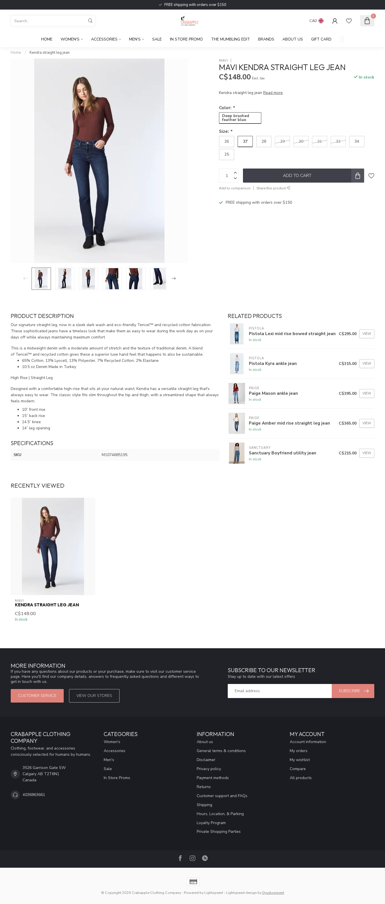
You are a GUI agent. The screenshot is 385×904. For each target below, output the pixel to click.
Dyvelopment (273, 892)
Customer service (37, 695)
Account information (308, 741)
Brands (266, 39)
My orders (298, 750)
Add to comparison (235, 188)
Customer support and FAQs (222, 795)
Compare (298, 768)
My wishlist (300, 759)
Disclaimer (206, 759)
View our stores (94, 695)
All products (301, 777)
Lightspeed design (241, 892)
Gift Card (321, 39)
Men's (135, 39)
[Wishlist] (349, 20)
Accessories (104, 39)
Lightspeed (213, 892)
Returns (204, 786)
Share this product (271, 188)
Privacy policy (209, 768)
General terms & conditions (221, 750)
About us (205, 741)
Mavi (223, 60)
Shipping (204, 804)
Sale (157, 39)
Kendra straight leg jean (50, 52)
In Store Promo (186, 39)
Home (46, 39)
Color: (226, 107)
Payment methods (213, 777)
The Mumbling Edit (230, 39)
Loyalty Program (211, 823)
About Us (292, 39)
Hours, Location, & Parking (220, 813)
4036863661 (34, 794)
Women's (70, 39)
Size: (225, 131)
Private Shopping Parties (219, 831)
